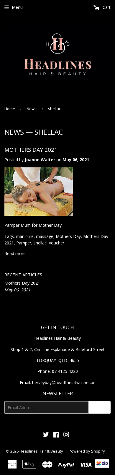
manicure (25, 236)
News (32, 108)
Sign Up (99, 407)
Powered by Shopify (87, 451)
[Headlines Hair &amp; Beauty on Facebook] (56, 435)
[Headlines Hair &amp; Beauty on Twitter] (46, 435)
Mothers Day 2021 (31, 149)
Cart (106, 7)
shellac (40, 243)
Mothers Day (68, 236)
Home (9, 108)
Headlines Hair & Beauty (41, 451)
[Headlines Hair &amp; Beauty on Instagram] (66, 435)
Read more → (17, 253)
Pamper (23, 243)
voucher (56, 243)
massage (44, 236)
